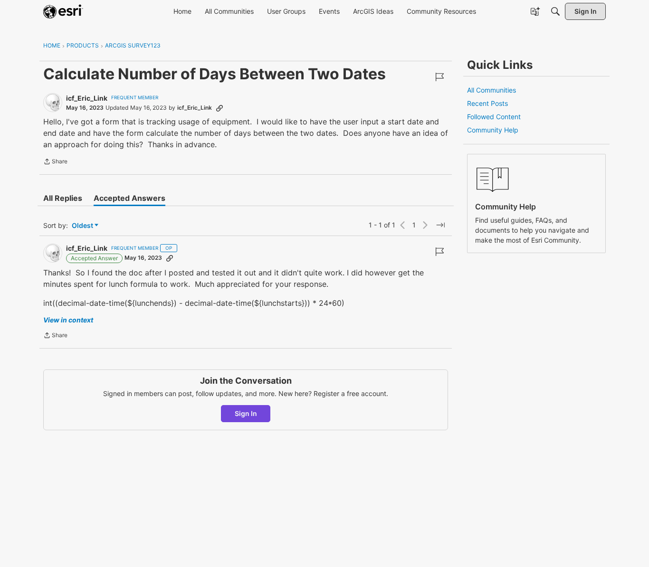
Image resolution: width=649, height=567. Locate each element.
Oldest (83, 225)
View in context (68, 320)
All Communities (491, 90)
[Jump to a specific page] (440, 225)
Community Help (492, 130)
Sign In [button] (246, 413)
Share (55, 162)
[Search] (555, 11)
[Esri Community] (63, 11)
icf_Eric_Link (86, 98)
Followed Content (494, 117)
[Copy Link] (219, 108)
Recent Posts (487, 103)
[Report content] (439, 76)
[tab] (63, 198)
